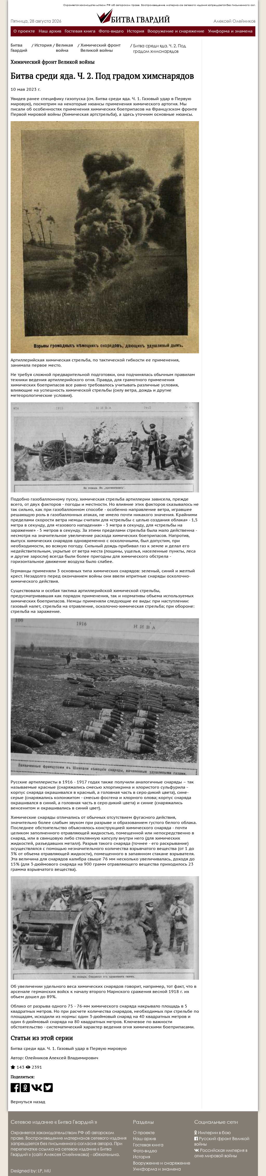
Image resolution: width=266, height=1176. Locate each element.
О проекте (24, 31)
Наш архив (50, 31)
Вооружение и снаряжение (176, 31)
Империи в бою (214, 1132)
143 (19, 1067)
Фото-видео (111, 31)
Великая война (64, 48)
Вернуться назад (28, 1102)
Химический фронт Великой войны (101, 48)
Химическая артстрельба (89, 114)
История (135, 31)
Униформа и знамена (230, 31)
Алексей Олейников (234, 21)
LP (40, 1170)
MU (47, 1170)
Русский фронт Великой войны (221, 1141)
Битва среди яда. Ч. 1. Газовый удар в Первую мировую (69, 1048)
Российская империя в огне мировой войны (220, 1152)
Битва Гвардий (19, 48)
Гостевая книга (80, 31)
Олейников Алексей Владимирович (61, 1058)
